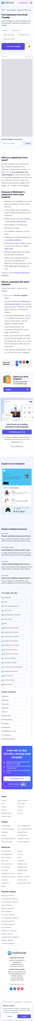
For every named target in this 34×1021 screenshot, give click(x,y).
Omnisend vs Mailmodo (8, 914)
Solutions (20, 813)
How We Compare (9, 892)
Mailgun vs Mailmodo (7, 940)
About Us (4, 810)
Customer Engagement (8, 829)
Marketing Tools (22, 864)
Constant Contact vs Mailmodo (10, 902)
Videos (20, 857)
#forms (5, 30)
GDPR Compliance (23, 800)
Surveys (4, 835)
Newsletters (21, 860)
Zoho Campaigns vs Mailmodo (10, 918)
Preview (17, 488)
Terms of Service (7, 1002)
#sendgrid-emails (24, 34)
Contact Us (21, 807)
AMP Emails (5, 832)
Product (5, 822)
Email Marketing (6, 826)
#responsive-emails (9, 39)
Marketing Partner (6, 813)
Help (3, 803)
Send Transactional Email (24, 829)
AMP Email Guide (6, 851)
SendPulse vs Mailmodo (8, 924)
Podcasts (20, 854)
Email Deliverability (7, 841)
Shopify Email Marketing (8, 838)
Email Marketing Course (8, 873)
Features (4, 807)
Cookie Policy (27, 1002)
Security (20, 810)
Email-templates (11, 10)
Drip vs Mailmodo (6, 927)
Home (3, 10)
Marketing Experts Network (23, 872)
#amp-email (15, 30)
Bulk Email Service (23, 832)
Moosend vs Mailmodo (8, 921)
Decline (10, 1016)
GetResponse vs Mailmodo (9, 930)
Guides (3, 886)
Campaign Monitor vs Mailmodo (10, 937)
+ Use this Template (13, 46)
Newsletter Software (23, 838)
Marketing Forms (22, 867)
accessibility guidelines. (13, 240)
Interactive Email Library (24, 883)
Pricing (3, 800)
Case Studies (5, 883)
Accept (24, 1016)
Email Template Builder (24, 826)
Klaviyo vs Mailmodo (7, 905)
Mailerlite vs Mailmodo (8, 908)
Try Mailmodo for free (17, 432)
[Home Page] (8, 2)
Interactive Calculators (24, 876)
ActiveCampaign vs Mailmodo (10, 899)
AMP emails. (8, 249)
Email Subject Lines (7, 864)
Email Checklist (6, 867)
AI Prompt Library (22, 880)
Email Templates (6, 857)
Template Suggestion (24, 841)
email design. (22, 221)
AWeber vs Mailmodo (7, 934)
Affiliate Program (6, 816)
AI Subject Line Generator (9, 876)
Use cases (4, 880)
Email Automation (22, 835)
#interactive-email (8, 34)
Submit (27, 143)
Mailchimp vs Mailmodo (8, 895)
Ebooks (20, 851)
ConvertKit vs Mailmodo (8, 943)
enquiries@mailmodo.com (17, 984)
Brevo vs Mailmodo (7, 911)
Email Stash (5, 870)
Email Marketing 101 (7, 854)
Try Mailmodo (23, 3)
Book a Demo (21, 803)
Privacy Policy (18, 1002)
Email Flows (5, 860)
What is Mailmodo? (17, 446)
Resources (6, 847)
